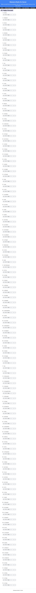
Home (2, 7)
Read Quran (33, 7)
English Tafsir (18, 7)
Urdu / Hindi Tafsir (25, 7)
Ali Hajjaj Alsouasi (7, 10)
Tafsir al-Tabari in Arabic (9, 7)
